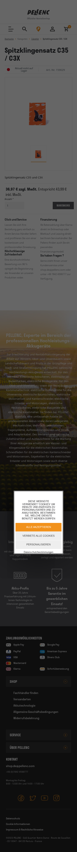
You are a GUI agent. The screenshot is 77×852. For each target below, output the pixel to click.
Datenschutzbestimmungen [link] (38, 552)
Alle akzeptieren (38, 527)
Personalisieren (38, 544)
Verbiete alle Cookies (38, 535)
